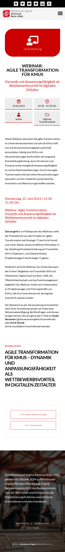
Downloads (32, 527)
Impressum (22, 523)
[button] (60, 13)
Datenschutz (42, 523)
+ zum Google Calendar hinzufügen (33, 414)
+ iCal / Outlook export (33, 425)
